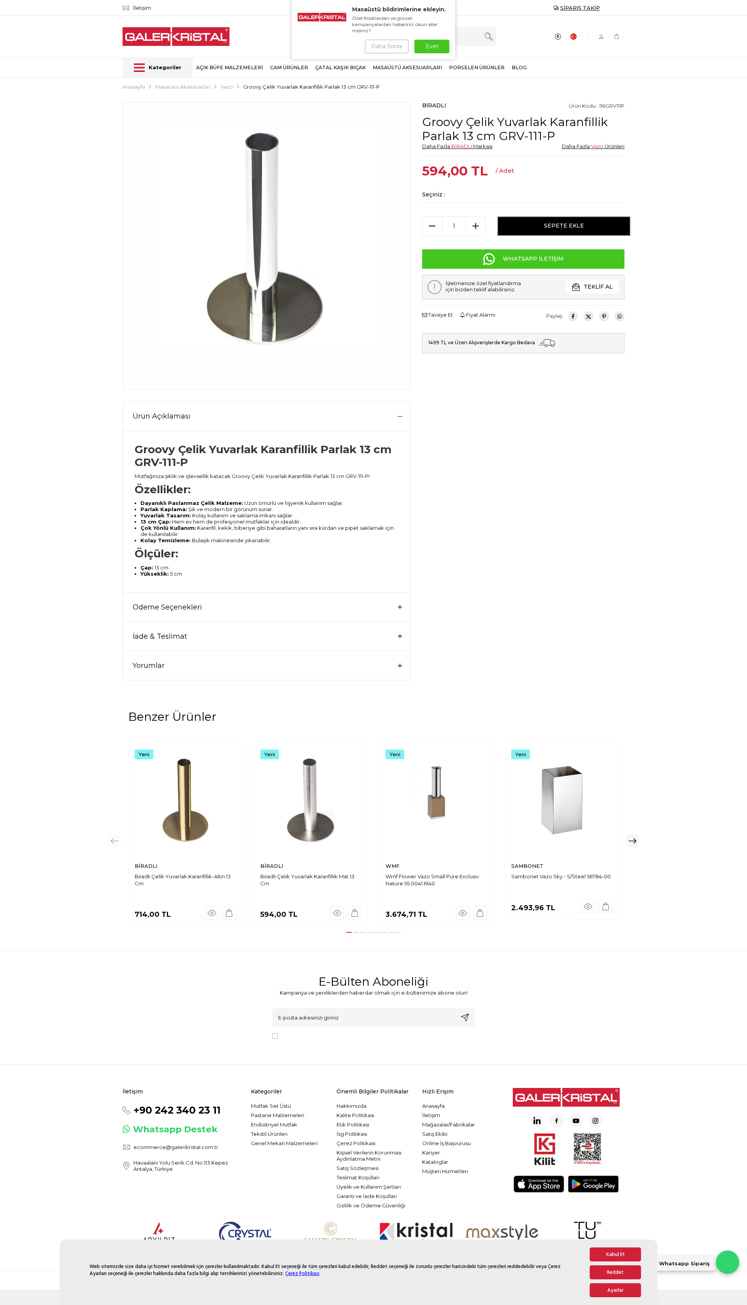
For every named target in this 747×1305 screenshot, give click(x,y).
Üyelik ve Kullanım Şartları (369, 1187)
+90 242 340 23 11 (177, 1110)
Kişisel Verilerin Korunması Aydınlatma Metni (369, 1155)
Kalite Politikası (355, 1115)
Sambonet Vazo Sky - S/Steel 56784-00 (561, 876)
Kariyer (431, 1152)
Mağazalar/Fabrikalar (448, 1124)
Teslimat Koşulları (358, 1177)
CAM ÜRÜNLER (289, 67)
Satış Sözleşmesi (358, 1168)
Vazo (227, 87)
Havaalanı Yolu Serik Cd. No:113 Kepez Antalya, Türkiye (180, 1166)
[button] (349, 932)
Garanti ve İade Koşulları (367, 1196)
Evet (432, 46)
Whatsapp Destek (175, 1129)
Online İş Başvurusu (446, 1143)
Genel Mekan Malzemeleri (284, 1143)
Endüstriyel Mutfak (274, 1124)
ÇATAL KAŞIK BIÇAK (340, 67)
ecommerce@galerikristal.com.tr (175, 1147)
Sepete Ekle (564, 225)
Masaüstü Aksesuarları (182, 87)
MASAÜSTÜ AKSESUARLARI (407, 67)
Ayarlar (615, 1290)
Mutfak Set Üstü (271, 1106)
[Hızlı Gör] (212, 913)
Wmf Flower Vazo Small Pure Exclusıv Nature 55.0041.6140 (432, 879)
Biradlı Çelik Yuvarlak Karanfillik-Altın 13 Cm (183, 879)
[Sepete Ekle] (229, 913)
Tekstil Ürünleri (269, 1134)
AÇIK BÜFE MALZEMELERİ (229, 67)
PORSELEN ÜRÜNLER (477, 67)
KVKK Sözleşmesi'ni (308, 1036)
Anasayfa (134, 87)
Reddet (615, 1272)
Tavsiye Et (440, 315)
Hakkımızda (351, 1106)
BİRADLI (434, 105)
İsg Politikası (352, 1134)
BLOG (519, 67)
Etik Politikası (353, 1124)
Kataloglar (435, 1162)
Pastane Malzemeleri (277, 1115)
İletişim (431, 1115)
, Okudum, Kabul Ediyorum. (345, 1036)
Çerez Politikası (302, 1273)
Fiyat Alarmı (480, 315)
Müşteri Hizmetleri (445, 1171)
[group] (266, 245)
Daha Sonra (386, 46)
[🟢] (727, 1262)
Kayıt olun (465, 1017)
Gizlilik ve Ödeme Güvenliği (371, 1205)
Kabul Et (615, 1254)
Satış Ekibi (434, 1134)
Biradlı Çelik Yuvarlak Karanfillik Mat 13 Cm (307, 879)
